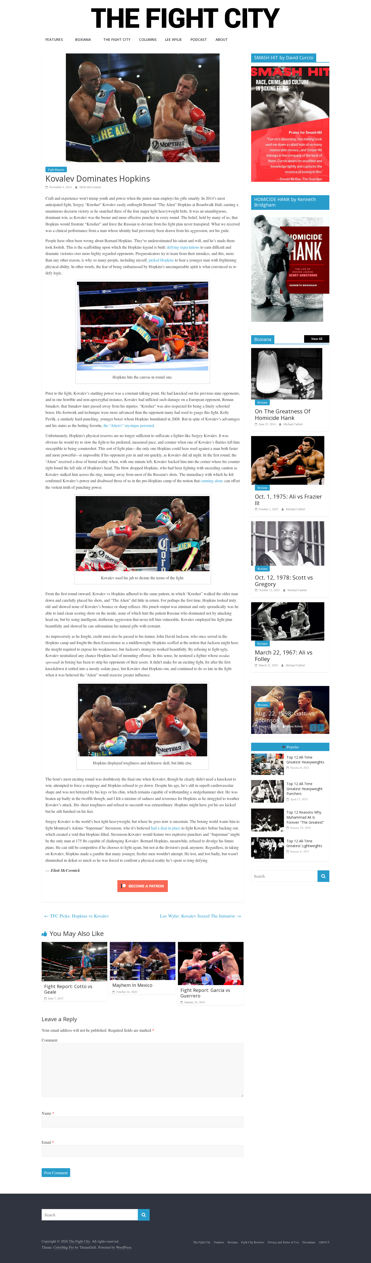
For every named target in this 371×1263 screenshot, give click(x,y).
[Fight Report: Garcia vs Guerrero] (211, 945)
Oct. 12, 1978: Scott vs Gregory (284, 580)
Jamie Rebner (281, 726)
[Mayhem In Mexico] (142, 945)
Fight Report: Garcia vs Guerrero (205, 993)
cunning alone (212, 480)
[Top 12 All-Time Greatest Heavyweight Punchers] (268, 782)
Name (48, 1113)
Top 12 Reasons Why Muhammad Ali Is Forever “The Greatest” (305, 819)
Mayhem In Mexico (132, 985)
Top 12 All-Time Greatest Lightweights (304, 846)
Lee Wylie (173, 39)
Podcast (199, 39)
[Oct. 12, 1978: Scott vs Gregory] (287, 524)
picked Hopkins (161, 260)
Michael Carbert (293, 424)
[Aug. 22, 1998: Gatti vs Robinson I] (276, 688)
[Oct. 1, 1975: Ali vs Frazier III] (287, 438)
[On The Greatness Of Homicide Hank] (286, 350)
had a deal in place (165, 827)
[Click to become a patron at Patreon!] (142, 880)
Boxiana (83, 39)
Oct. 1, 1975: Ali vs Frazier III (288, 500)
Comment (49, 1040)
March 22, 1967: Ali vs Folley (283, 655)
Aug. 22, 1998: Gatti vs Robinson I (271, 716)
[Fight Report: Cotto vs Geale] (74, 945)
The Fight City (116, 39)
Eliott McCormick (90, 187)
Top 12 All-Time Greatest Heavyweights (305, 762)
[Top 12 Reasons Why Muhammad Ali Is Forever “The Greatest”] (268, 811)
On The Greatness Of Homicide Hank (282, 414)
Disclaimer (308, 1242)
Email (48, 1142)
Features (54, 39)
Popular (293, 749)
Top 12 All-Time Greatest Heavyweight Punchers (304, 791)
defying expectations (183, 247)
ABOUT (222, 39)
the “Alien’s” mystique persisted (128, 425)
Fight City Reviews (252, 1242)
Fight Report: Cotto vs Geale (68, 989)
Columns (147, 39)
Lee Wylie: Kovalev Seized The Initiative (200, 916)
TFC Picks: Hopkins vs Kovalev (76, 916)
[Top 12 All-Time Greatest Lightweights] (268, 839)
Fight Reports (56, 169)
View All (316, 339)
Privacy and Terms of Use (283, 1242)
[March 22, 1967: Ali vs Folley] (287, 604)
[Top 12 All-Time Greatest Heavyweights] (268, 756)
